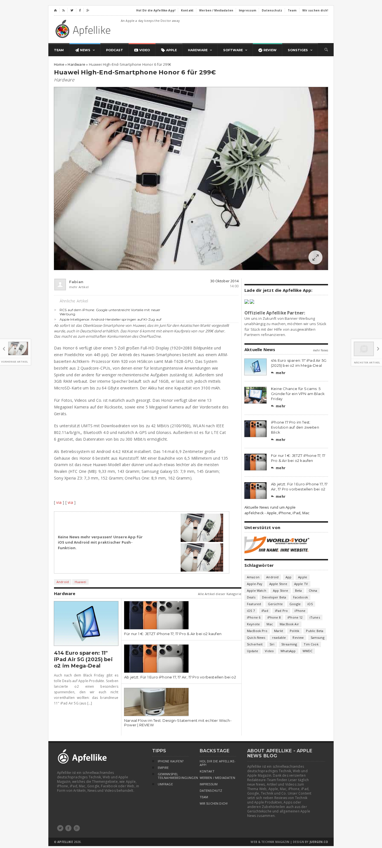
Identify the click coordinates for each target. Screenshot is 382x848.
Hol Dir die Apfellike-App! (218, 763)
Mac (270, 624)
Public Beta (314, 631)
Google (295, 604)
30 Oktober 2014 (224, 280)
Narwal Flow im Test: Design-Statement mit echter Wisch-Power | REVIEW (178, 722)
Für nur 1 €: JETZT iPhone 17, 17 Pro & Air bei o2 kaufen (172, 633)
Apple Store (278, 584)
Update (252, 651)
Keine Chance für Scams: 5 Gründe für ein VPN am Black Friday (298, 393)
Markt (278, 631)
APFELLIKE (65, 842)
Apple (302, 577)
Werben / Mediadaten (217, 778)
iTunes (315, 617)
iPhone (299, 611)
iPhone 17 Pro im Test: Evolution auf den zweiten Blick (295, 427)
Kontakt (207, 771)
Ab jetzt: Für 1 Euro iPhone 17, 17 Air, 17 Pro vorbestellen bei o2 (180, 677)
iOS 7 (251, 611)
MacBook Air (289, 624)
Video (269, 651)
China (313, 590)
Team (204, 797)
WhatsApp (288, 651)
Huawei (80, 582)
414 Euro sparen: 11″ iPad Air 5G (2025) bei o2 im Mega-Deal (83, 659)
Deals (251, 597)
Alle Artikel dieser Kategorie (219, 594)
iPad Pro (281, 611)
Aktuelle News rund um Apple (270, 507)
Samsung (317, 637)
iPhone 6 (253, 617)
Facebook (300, 597)
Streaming (289, 644)
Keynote (253, 624)
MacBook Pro (257, 631)
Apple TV (301, 584)
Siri (272, 644)
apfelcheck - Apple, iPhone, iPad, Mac (276, 512)
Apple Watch (256, 590)
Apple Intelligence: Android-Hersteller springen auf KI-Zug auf (110, 319)
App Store (280, 590)
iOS (310, 604)
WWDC (308, 651)
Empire (163, 768)
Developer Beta (274, 597)
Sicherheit (255, 644)
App (289, 577)
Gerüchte (275, 604)
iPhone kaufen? (170, 761)
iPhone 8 (274, 617)
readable (279, 637)
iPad (264, 611)
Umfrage (165, 784)
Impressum (209, 784)
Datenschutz (211, 791)
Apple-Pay (255, 584)
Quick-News (256, 637)
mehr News (320, 350)
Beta (298, 590)
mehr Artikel (71, 287)
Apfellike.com (84, 28)
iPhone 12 (295, 617)
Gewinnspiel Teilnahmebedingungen (173, 776)
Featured (254, 604)
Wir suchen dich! (214, 803)
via (59, 502)
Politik (294, 631)
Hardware (64, 80)
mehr (278, 372)
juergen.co (319, 842)
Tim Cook (311, 644)
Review (298, 637)
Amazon (253, 577)
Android (62, 582)
